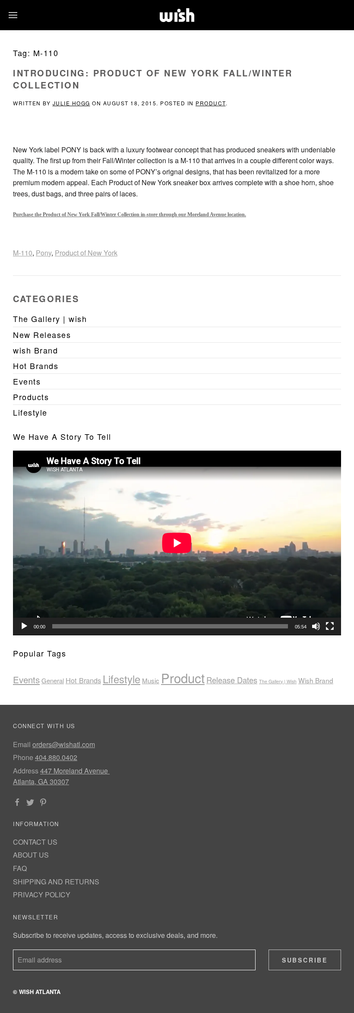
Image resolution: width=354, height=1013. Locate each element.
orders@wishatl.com (63, 744)
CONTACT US (35, 842)
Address (25, 771)
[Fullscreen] (330, 626)
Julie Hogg (71, 103)
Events (26, 679)
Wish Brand (315, 680)
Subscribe (305, 960)
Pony (43, 253)
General (52, 680)
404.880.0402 (56, 757)
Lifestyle (121, 679)
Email (22, 744)
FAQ (20, 868)
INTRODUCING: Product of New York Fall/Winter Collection (152, 78)
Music (150, 680)
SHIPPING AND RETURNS (56, 882)
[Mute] (316, 626)
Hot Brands (83, 680)
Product (211, 103)
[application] (177, 543)
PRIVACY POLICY (41, 894)
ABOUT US (31, 855)
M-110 (22, 253)
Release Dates (231, 679)
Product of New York (86, 253)
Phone (23, 757)
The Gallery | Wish (278, 681)
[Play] (24, 626)
